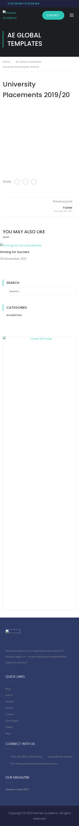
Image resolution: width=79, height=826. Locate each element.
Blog (8, 688)
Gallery (9, 727)
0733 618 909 (32, 3)
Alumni (9, 708)
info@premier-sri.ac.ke (60, 756)
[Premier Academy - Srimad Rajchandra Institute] (11, 15)
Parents (10, 701)
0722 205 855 (15, 3)
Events (9, 695)
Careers (10, 714)
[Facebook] (17, 181)
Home (6, 62)
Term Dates (12, 720)
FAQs (8, 733)
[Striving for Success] (21, 245)
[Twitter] (25, 181)
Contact (53, 15)
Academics (14, 315)
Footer (67, 208)
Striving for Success (14, 252)
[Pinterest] (33, 181)
